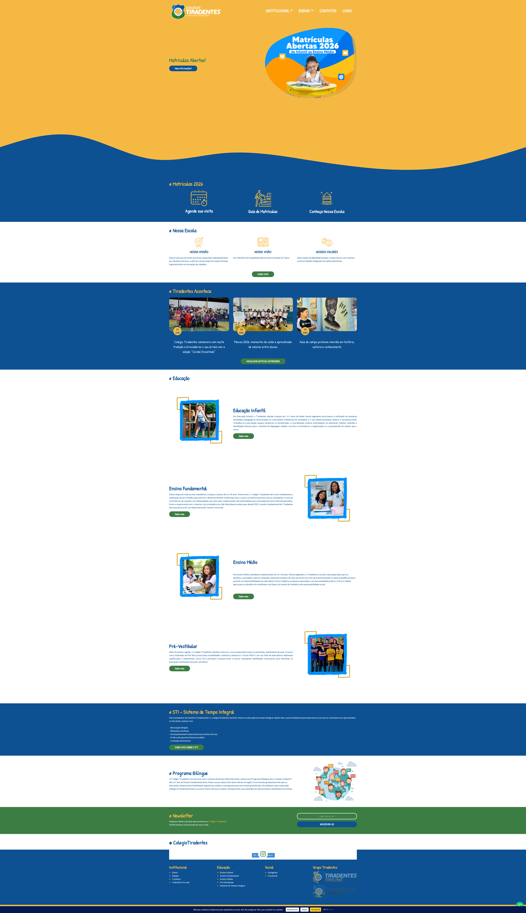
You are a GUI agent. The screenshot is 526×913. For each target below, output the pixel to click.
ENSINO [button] (304, 10)
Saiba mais (243, 436)
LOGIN (347, 10)
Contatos (176, 879)
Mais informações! (183, 68)
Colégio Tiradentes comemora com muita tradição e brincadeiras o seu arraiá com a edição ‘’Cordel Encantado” (199, 347)
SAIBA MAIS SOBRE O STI (186, 747)
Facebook (273, 875)
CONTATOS (328, 10)
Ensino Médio (226, 879)
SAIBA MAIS (263, 274)
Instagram (273, 872)
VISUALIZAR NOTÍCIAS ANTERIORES (263, 361)
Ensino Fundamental (229, 875)
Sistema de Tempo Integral (232, 885)
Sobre (175, 872)
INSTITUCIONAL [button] (277, 10)
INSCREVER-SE (327, 824)
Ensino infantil (226, 872)
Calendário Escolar (181, 882)
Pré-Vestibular (227, 882)
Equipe (175, 875)
